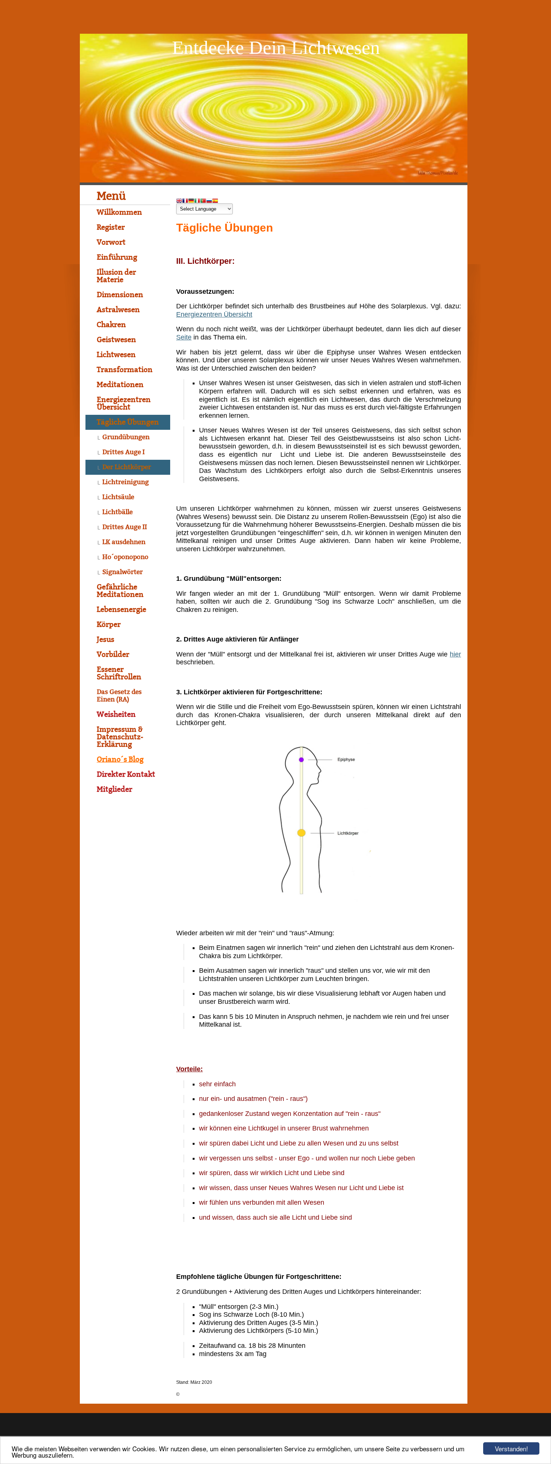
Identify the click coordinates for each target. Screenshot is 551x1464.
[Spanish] (215, 201)
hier (455, 654)
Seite (184, 337)
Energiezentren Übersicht (214, 314)
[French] (185, 201)
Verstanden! (511, 1448)
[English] (179, 201)
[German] (191, 201)
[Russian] (209, 201)
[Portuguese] (203, 201)
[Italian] (197, 201)
